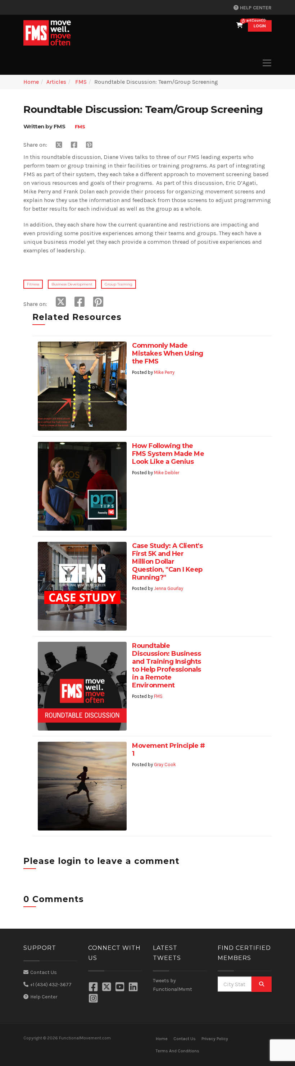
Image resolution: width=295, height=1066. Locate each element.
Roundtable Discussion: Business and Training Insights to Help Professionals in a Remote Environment (166, 665)
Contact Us (43, 972)
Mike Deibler (166, 472)
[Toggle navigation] (267, 63)
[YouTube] (120, 987)
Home (31, 81)
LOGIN (260, 25)
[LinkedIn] (134, 987)
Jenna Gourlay (168, 588)
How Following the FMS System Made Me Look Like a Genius (168, 454)
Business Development (71, 284)
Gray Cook (165, 764)
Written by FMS (44, 126)
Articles (56, 81)
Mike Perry (164, 372)
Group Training (118, 284)
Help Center (255, 8)
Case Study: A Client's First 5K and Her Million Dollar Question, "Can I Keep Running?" (167, 561)
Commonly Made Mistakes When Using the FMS (167, 353)
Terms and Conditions (177, 1050)
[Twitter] (107, 987)
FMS (80, 81)
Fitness (33, 284)
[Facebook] (94, 987)
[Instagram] (94, 999)
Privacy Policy (214, 1038)
